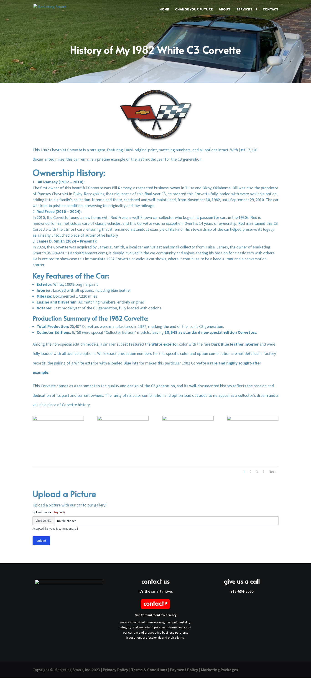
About (224, 9)
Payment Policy (184, 669)
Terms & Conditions (149, 669)
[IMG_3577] (58, 419)
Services (244, 9)
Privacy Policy (115, 669)
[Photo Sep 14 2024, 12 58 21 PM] (252, 419)
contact (153, 603)
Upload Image (49, 512)
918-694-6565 (242, 591)
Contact (270, 9)
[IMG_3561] (188, 419)
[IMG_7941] (123, 419)
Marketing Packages (219, 669)
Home (164, 9)
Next (272, 471)
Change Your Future (194, 9)
